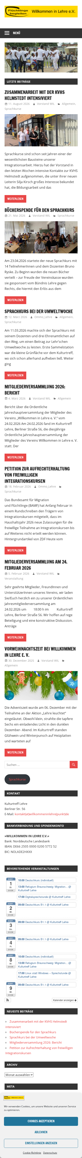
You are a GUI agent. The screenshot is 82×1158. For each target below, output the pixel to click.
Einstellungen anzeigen (41, 1143)
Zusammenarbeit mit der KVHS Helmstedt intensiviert (35, 95)
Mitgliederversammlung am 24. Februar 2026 (36, 565)
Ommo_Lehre (43, 317)
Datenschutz (50, 1152)
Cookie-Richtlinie (32, 1152)
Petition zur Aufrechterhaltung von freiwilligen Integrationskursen (37, 475)
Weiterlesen (15, 199)
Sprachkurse (13, 109)
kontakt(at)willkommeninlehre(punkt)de (42, 814)
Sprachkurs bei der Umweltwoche (39, 311)
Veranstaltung (14, 578)
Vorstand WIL (46, 104)
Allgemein (68, 104)
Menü (16, 33)
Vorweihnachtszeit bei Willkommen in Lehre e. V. (40, 652)
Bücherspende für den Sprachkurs (39, 210)
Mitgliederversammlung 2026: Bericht (35, 390)
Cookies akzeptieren (41, 1121)
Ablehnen (41, 1132)
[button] (8, 1000)
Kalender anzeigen (63, 1000)
